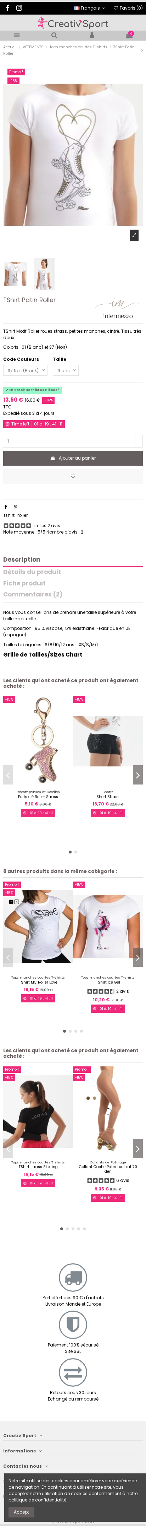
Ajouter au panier (77, 458)
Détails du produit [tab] (32, 572)
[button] (70, 852)
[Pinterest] (15, 507)
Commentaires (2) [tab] (32, 595)
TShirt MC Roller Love (38, 982)
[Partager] (6, 507)
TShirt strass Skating (38, 1166)
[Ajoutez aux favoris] (73, 476)
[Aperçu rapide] (42, 784)
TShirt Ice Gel (108, 982)
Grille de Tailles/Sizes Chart (42, 654)
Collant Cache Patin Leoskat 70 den (108, 1169)
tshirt (9, 515)
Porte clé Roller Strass (38, 796)
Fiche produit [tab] (24, 584)
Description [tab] (21, 560)
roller (22, 515)
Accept (21, 1512)
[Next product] (142, 50)
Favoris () (131, 8)
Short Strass (107, 796)
